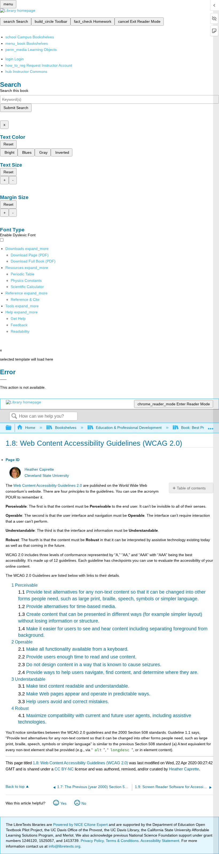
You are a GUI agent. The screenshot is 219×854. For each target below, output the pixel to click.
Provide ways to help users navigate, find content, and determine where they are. (112, 672)
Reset (8, 144)
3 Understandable (28, 679)
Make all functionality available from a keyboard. (77, 649)
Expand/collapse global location (211, 426)
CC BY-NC (64, 769)
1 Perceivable (24, 585)
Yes (63, 803)
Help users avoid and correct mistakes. (67, 701)
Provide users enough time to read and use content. (81, 657)
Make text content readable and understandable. (77, 686)
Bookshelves (65, 427)
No (83, 803)
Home (30, 427)
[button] (19, 325)
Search (14, 416)
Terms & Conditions (122, 840)
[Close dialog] (3, 379)
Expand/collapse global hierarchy (12, 428)
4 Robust (20, 708)
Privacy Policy (92, 840)
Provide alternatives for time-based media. (71, 606)
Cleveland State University (47, 476)
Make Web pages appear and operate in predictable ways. (88, 693)
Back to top (15, 787)
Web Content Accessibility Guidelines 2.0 (47, 485)
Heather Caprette (39, 469)
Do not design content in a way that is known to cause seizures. (93, 664)
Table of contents (191, 488)
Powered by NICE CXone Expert (81, 824)
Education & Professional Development (129, 427)
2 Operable (22, 642)
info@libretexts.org (64, 846)
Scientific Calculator (27, 286)
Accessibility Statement (159, 840)
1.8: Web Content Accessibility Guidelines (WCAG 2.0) (80, 763)
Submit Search (15, 108)
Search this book (14, 90)
